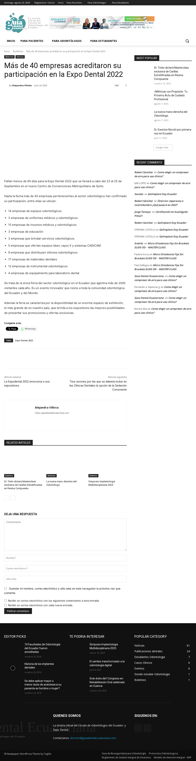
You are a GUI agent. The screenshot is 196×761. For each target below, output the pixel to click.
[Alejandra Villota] (6, 85)
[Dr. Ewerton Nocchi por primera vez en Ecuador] (143, 134)
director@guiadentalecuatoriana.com (93, 738)
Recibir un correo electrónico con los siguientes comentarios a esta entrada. (54, 600)
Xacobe (138, 194)
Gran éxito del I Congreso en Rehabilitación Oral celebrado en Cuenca (107, 682)
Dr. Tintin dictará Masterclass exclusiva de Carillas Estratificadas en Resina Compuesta (23, 485)
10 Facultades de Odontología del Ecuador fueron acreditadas (42, 648)
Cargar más (162, 147)
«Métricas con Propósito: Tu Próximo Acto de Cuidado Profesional (170, 95)
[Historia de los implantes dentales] (12, 668)
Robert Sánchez (143, 201)
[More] (67, 95)
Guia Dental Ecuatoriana (149, 276)
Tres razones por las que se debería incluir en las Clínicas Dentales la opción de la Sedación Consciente (98, 385)
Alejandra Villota (22, 85)
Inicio (7, 51)
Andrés (138, 243)
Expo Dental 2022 (24, 340)
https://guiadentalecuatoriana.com (52, 413)
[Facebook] (168, 3)
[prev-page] (6, 497)
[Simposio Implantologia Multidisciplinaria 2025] (107, 464)
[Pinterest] (49, 95)
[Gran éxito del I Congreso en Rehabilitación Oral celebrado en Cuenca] (78, 683)
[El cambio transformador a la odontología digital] (78, 666)
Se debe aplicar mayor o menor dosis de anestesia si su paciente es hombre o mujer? (42, 684)
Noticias (20, 56)
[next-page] (12, 497)
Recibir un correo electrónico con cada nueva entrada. (40, 605)
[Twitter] (179, 3)
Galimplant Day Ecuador (162, 194)
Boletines (18, 51)
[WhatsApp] (58, 95)
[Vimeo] (184, 3)
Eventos (9, 475)
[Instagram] (174, 3)
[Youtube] (189, 3)
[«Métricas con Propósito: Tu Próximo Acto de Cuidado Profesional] (143, 96)
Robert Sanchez (143, 172)
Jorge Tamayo (142, 212)
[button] (187, 40)
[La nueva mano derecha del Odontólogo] (65, 464)
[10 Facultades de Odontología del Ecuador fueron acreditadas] (12, 649)
